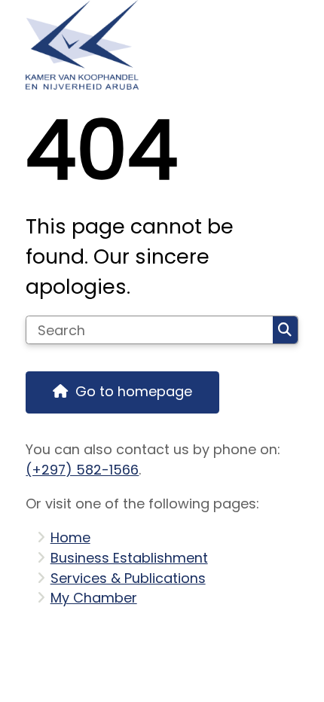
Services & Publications (128, 578)
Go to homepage (133, 391)
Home (70, 537)
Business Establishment (129, 557)
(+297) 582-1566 (82, 469)
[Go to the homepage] (162, 45)
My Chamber (93, 597)
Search (285, 329)
